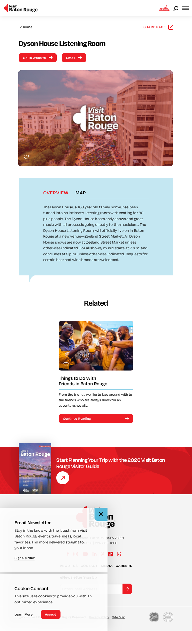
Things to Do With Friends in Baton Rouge (83, 380)
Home (26, 27)
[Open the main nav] (187, 8)
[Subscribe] (127, 589)
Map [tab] (81, 192)
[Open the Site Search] (176, 8)
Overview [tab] (55, 192)
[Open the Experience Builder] (164, 8)
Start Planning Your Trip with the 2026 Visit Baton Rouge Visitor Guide (110, 463)
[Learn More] (62, 477)
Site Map (118, 617)
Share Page (155, 27)
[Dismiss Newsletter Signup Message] (101, 514)
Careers (124, 565)
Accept (50, 614)
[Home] (21, 8)
